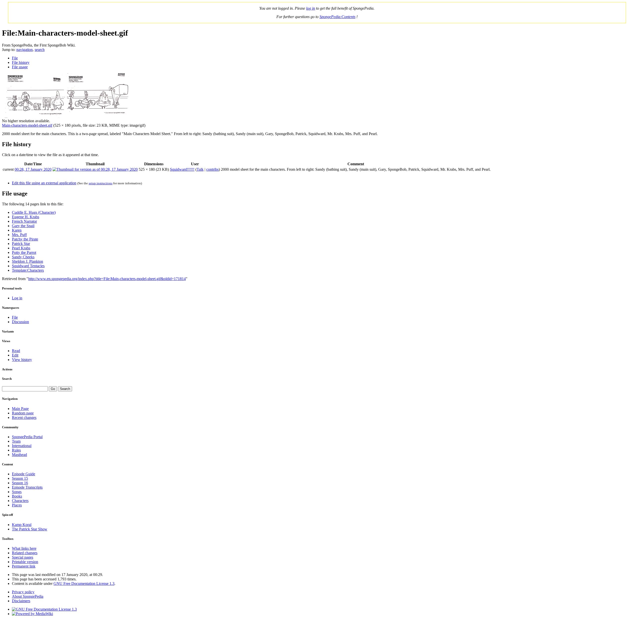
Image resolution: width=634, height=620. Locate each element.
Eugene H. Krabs (25, 217)
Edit (15, 355)
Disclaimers (21, 601)
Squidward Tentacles (28, 266)
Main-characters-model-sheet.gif (27, 125)
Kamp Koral (21, 525)
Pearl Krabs (21, 248)
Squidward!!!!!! (182, 169)
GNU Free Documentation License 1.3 (83, 583)
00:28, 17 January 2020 (33, 169)
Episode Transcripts (27, 487)
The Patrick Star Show (29, 529)
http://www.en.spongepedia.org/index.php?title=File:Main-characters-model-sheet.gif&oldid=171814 (107, 279)
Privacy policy (23, 592)
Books (17, 496)
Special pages (22, 557)
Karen (17, 230)
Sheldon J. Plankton (27, 261)
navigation (24, 50)
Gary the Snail (23, 226)
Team (16, 441)
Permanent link (23, 566)
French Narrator (24, 221)
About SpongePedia (27, 596)
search (40, 50)
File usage (20, 67)
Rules (16, 450)
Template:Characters (28, 270)
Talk (200, 169)
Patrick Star (21, 243)
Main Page (20, 408)
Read (16, 351)
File (15, 58)
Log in (17, 298)
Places (17, 505)
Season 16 (20, 483)
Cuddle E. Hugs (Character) (34, 212)
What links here (24, 548)
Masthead (19, 455)
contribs (212, 169)
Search (7, 379)
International (21, 446)
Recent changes (24, 417)
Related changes (24, 553)
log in (310, 8)
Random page (23, 413)
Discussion (20, 322)
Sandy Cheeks (23, 257)
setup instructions (100, 183)
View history (22, 360)
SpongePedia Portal (27, 437)
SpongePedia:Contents (337, 17)
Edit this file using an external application (44, 183)
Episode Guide (23, 474)
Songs (17, 492)
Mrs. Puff (19, 235)
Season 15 (20, 478)
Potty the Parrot (24, 252)
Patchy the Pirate (25, 239)
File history (20, 62)
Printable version (25, 562)
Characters (20, 501)
